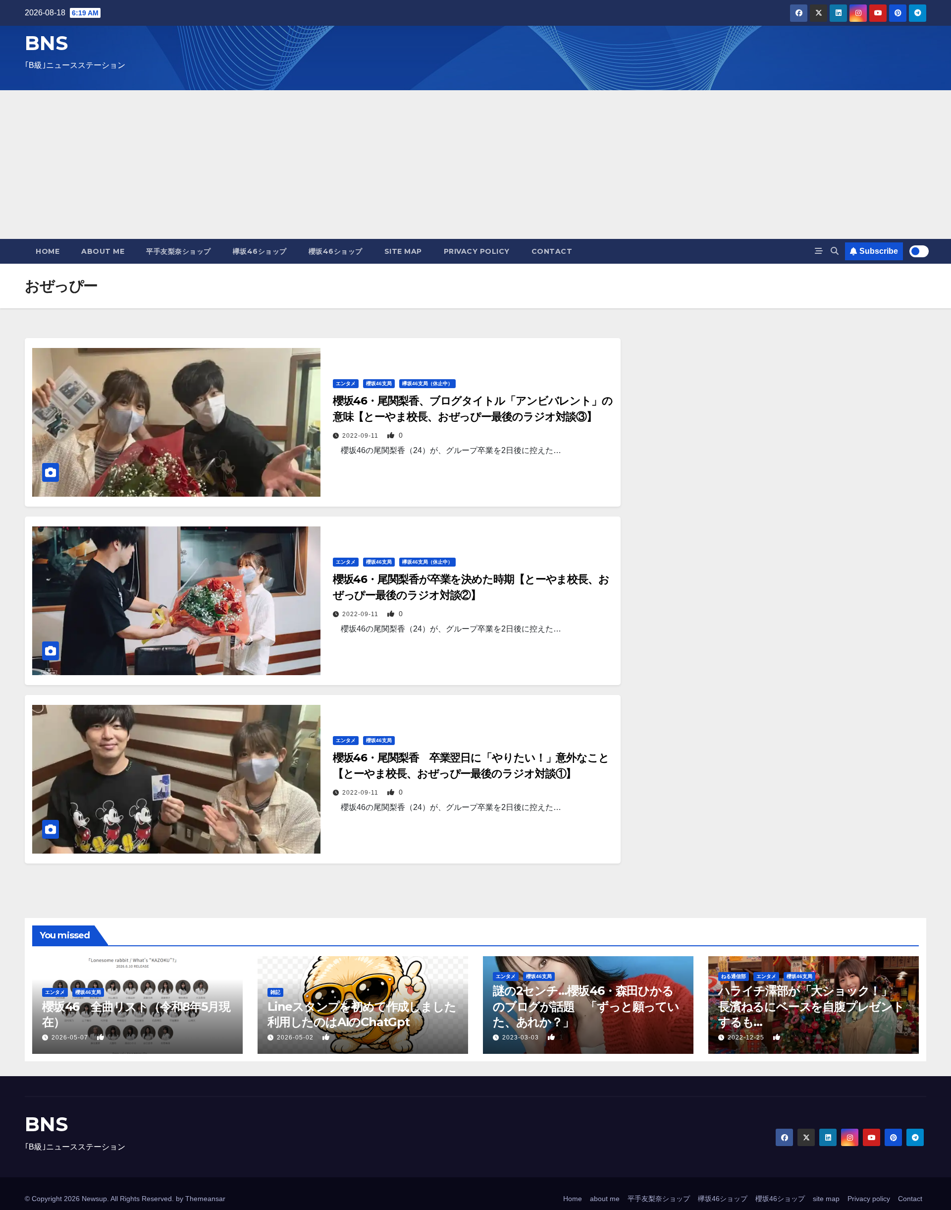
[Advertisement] (475, 164)
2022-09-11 (361, 435)
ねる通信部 (733, 976)
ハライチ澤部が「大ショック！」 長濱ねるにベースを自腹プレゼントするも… (811, 1006)
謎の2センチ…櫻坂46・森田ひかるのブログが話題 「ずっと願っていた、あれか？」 (586, 1006)
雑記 (275, 992)
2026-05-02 (296, 1037)
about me (102, 251)
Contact (552, 251)
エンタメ (346, 383)
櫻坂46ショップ (336, 251)
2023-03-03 (521, 1037)
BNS (46, 43)
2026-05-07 (71, 1037)
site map (403, 251)
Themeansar (205, 1199)
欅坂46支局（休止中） (427, 383)
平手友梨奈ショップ (178, 251)
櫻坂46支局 (379, 383)
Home (47, 251)
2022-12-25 (747, 1037)
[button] (835, 251)
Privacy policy (477, 251)
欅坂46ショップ (260, 251)
